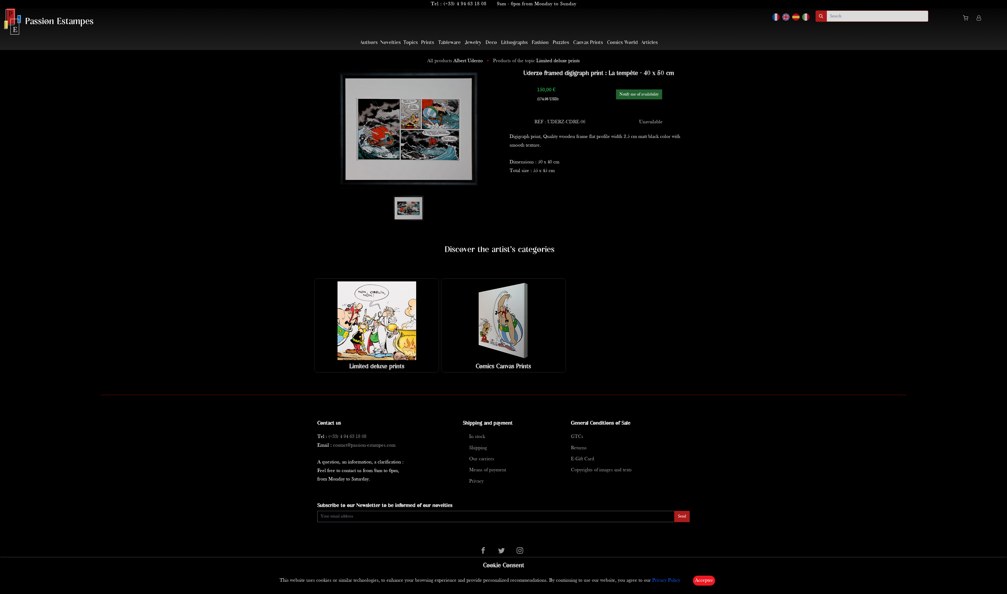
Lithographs (514, 42)
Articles (649, 42)
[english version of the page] (786, 17)
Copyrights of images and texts (601, 470)
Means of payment (487, 470)
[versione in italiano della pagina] (806, 17)
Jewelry (473, 42)
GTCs (577, 436)
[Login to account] (978, 19)
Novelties (390, 42)
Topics (410, 42)
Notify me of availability (639, 94)
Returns (579, 448)
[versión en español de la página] (796, 17)
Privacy (476, 481)
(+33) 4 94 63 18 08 (464, 4)
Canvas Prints (588, 42)
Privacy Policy (666, 580)
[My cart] (967, 18)
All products (455, 60)
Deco (491, 42)
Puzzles (561, 42)
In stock (477, 436)
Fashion (540, 42)
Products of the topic (536, 60)
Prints (427, 42)
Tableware (449, 42)
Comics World (622, 42)
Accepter (704, 580)
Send (682, 516)
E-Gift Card (582, 459)
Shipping (478, 448)
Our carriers (481, 459)
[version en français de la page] (776, 17)
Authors (369, 42)
